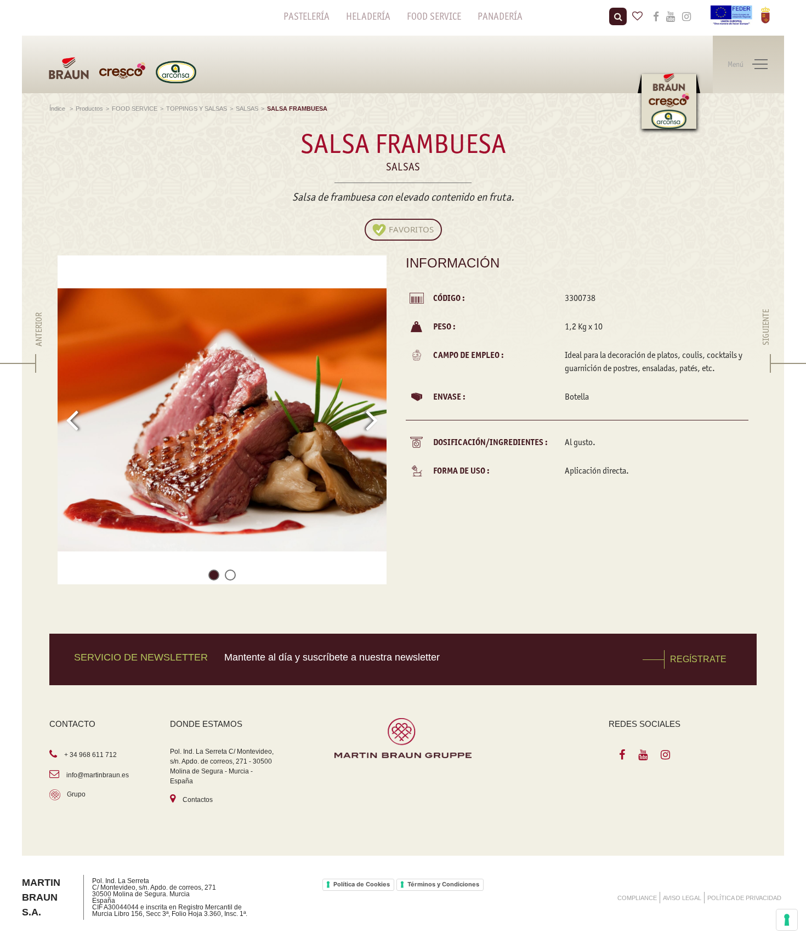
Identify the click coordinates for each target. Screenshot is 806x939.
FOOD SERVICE (434, 16)
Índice (58, 108)
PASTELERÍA (306, 16)
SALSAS (247, 108)
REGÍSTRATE (698, 659)
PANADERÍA (500, 16)
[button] (214, 577)
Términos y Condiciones (443, 884)
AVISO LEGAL (682, 898)
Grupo (76, 794)
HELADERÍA (368, 16)
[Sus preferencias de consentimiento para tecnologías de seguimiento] (786, 919)
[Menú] (760, 64)
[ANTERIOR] (39, 363)
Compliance (637, 898)
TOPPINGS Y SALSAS (196, 108)
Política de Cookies (361, 884)
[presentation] (72, 420)
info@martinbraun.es (97, 775)
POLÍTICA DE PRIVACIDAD (744, 898)
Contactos (198, 800)
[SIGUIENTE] (766, 363)
